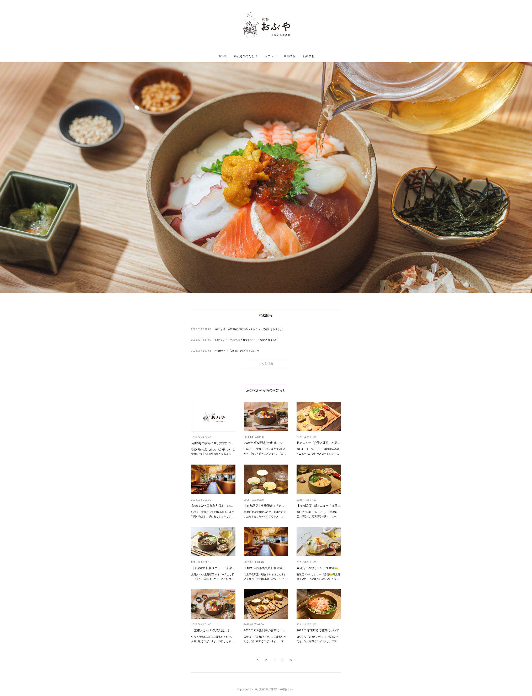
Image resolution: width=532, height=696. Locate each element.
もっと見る (266, 363)
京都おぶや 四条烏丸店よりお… (212, 505)
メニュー (270, 56)
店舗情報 (290, 56)
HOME (222, 56)
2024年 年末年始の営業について (318, 630)
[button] (222, 56)
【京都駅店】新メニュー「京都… (213, 568)
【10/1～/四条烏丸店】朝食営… (264, 568)
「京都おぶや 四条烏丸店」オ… (212, 630)
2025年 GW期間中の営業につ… (264, 442)
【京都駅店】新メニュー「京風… (318, 505)
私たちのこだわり (245, 56)
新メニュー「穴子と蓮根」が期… (318, 442)
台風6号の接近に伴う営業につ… (212, 443)
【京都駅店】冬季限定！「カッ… (265, 505)
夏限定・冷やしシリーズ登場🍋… (319, 568)
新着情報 (309, 56)
